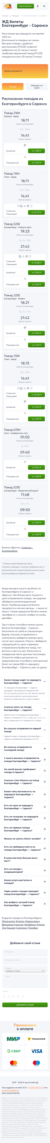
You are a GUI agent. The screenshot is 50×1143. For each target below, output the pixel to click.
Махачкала (8, 921)
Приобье (33, 927)
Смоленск (21, 927)
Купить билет (25, 6)
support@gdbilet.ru (10, 1090)
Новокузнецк (32, 921)
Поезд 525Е (12, 224)
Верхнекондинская (12, 924)
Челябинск (30, 924)
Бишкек (11, 927)
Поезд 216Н (12, 113)
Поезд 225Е (12, 295)
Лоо (4, 927)
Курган (41, 924)
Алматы (20, 921)
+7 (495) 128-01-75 (36, 1087)
